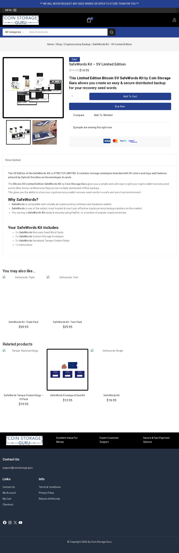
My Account (9, 492)
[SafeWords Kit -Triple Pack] (23, 296)
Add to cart (130, 96)
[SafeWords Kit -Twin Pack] (67, 296)
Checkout (8, 504)
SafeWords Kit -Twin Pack (67, 322)
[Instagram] (10, 522)
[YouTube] (20, 522)
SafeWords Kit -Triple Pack (23, 322)
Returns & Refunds (49, 498)
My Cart (7, 498)
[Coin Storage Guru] (21, 20)
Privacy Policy (46, 492)
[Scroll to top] (170, 534)
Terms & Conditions (50, 487)
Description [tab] (13, 160)
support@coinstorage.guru (18, 467)
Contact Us (9, 487)
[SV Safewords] (33, 87)
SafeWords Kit (111, 395)
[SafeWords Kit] (112, 370)
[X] (15, 522)
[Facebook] (5, 522)
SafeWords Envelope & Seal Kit (67, 395)
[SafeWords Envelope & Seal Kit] (67, 370)
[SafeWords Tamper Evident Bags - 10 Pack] (23, 370)
